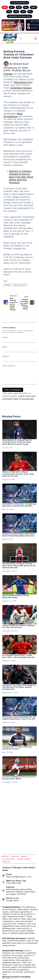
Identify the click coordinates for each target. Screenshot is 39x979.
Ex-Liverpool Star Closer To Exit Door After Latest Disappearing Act (18, 656)
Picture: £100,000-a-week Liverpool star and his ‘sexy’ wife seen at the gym (18, 474)
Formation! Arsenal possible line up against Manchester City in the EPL (19, 718)
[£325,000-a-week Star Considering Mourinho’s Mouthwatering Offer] (19, 493)
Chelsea (8, 73)
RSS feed (5, 856)
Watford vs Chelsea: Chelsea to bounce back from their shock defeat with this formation (21, 177)
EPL (30, 11)
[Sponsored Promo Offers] (13, 25)
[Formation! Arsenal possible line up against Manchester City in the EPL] (19, 706)
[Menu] (35, 38)
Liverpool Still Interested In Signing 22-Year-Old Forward (18, 626)
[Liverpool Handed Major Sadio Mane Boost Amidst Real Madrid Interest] (19, 523)
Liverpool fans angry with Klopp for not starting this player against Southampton (19, 687)
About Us (24, 856)
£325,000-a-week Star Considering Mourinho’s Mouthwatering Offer (19, 505)
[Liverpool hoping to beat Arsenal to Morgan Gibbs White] (19, 766)
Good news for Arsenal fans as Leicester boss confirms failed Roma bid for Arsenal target (17, 442)
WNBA (33, 7)
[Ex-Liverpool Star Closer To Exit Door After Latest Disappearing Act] (19, 644)
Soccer (27, 70)
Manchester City (23, 82)
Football (16, 70)
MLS (23, 11)
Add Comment (8, 366)
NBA (4, 7)
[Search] (20, 38)
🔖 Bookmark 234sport (19, 3)
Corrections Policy (8, 859)
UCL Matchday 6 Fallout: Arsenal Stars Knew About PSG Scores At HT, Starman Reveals (19, 566)
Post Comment (12, 389)
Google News (12, 900)
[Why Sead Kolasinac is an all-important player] (19, 585)
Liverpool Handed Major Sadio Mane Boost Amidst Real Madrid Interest (18, 535)
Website (5, 356)
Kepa (7, 285)
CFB (9, 11)
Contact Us (6, 861)
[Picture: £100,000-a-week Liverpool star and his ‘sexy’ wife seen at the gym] (19, 461)
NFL (11, 7)
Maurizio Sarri (20, 285)
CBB (16, 11)
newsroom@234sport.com (18, 877)
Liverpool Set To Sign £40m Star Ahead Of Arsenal (17, 748)
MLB (18, 7)
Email (5, 337)
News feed (15, 856)
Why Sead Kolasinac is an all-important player (16, 596)
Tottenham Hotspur (21, 87)
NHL (25, 7)
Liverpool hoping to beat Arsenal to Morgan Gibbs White (19, 778)
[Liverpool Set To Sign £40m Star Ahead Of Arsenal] (19, 736)
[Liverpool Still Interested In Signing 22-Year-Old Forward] (19, 614)
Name (5, 347)
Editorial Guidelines (24, 859)
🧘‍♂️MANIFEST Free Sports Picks (19, 16)
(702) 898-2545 (13, 883)
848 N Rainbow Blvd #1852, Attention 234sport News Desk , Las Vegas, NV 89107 (21, 891)
